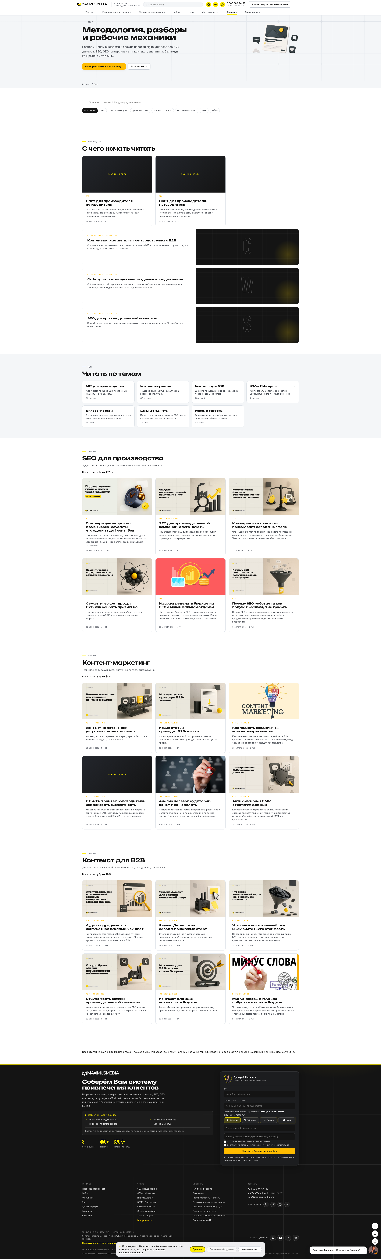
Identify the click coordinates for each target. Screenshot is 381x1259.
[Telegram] (208, 4)
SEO (102, 110)
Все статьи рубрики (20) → (98, 874)
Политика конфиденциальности (209, 1202)
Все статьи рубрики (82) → (98, 472)
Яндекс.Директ (145, 1197)
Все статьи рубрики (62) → (98, 676)
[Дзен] (288, 1238)
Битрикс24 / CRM (146, 1206)
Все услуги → (144, 1220)
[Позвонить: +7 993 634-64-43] (266, 1204)
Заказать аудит (250, 1249)
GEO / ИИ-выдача (146, 1193)
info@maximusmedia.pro (261, 1197)
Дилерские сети (140, 110)
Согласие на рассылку (204, 1211)
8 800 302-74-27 (236, 3)
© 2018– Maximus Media (95, 1250)
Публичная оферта (202, 1188)
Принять (197, 1249)
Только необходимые (222, 1249)
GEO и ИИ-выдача (118, 110)
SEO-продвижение (147, 1188)
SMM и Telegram (145, 1215)
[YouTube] (280, 1238)
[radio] (232, 1120)
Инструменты (210, 12)
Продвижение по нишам (116, 12)
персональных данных (260, 1141)
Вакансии (87, 1215)
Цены (191, 12)
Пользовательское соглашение (209, 1215)
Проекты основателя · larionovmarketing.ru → (107, 1243)
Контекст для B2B (163, 110)
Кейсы (176, 12)
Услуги (89, 12)
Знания (232, 12)
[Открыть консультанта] (373, 1250)
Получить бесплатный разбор (259, 1151)
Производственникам (152, 12)
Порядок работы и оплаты (206, 1197)
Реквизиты (198, 1193)
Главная (86, 84)
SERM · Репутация (146, 1202)
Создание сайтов (146, 1211)
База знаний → (139, 66)
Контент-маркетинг (186, 110)
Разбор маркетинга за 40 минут (104, 66)
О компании (252, 12)
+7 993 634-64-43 (235, 6)
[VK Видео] (296, 1238)
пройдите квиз (285, 1051)
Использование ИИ (202, 1220)
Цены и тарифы (90, 1206)
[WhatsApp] (222, 4)
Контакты (87, 1211)
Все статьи (90, 110)
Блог (84, 1202)
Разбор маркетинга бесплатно (270, 4)
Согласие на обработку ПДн (207, 1206)
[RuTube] (273, 1238)
